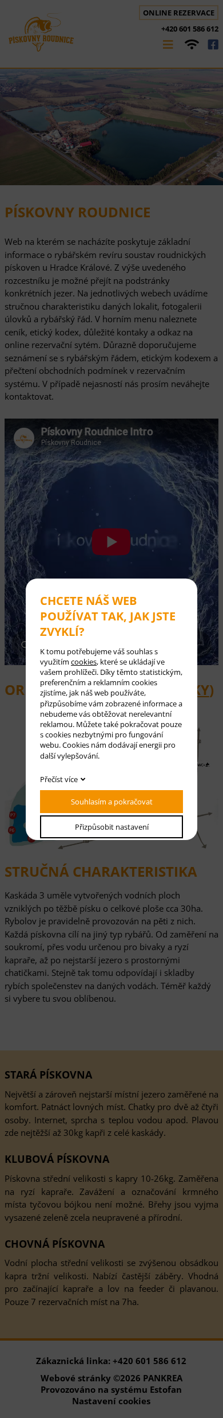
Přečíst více (59, 779)
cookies (84, 662)
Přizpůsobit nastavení (112, 827)
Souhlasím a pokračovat (112, 801)
